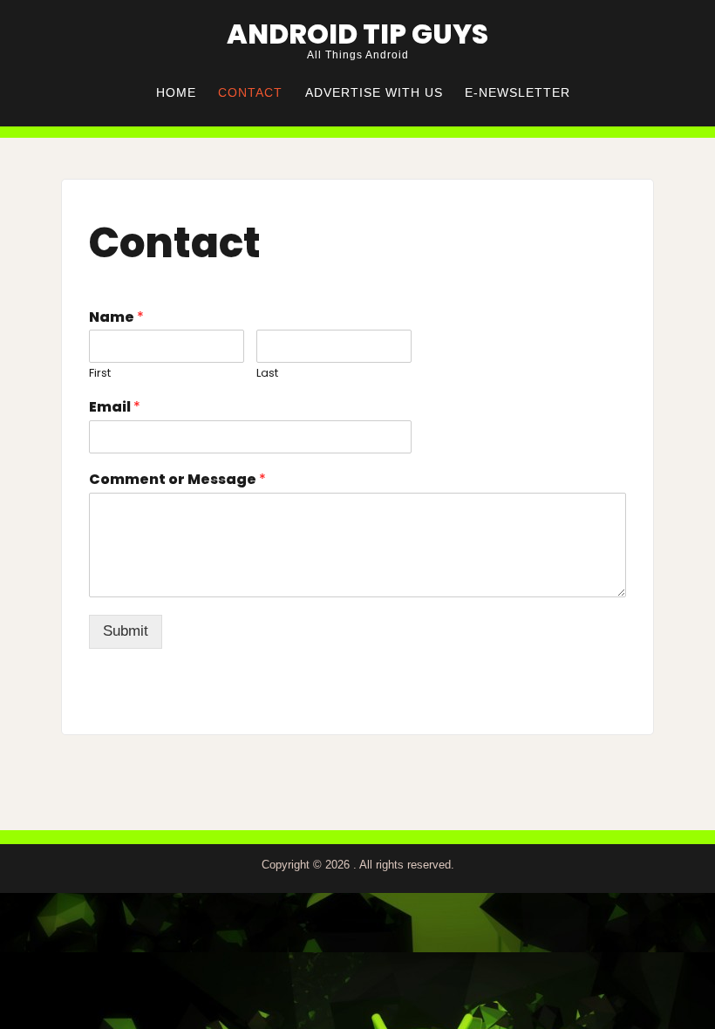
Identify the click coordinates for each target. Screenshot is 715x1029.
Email (114, 408)
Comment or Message (177, 480)
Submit (125, 631)
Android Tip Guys (357, 34)
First (100, 373)
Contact (250, 92)
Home (176, 92)
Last (267, 373)
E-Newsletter (517, 92)
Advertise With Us (374, 92)
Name (116, 318)
